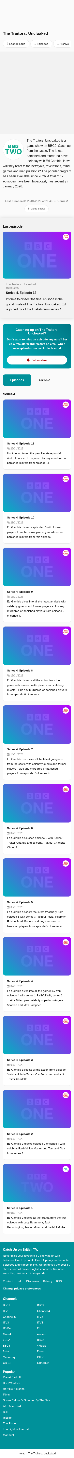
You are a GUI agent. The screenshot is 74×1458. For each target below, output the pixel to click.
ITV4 (40, 1322)
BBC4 (6, 1345)
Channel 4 (43, 1311)
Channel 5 (9, 1316)
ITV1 (6, 1311)
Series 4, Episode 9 (20, 591)
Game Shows (37, 208)
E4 (38, 1328)
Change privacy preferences (22, 1288)
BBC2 (40, 1305)
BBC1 (6, 1305)
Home (22, 1453)
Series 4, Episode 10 (20, 517)
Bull (5, 1411)
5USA (6, 1339)
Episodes (17, 380)
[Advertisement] (37, 93)
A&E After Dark (12, 1406)
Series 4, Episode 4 (20, 981)
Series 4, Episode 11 (20, 443)
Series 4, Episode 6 (20, 828)
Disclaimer (32, 1281)
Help (19, 1281)
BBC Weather (11, 1383)
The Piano (9, 1423)
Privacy (47, 1281)
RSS (59, 1281)
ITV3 (6, 1322)
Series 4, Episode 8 (20, 670)
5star (6, 1351)
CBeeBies (43, 1362)
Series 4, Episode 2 (20, 1133)
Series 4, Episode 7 (20, 749)
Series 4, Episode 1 (20, 1207)
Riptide (7, 1417)
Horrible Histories (13, 1388)
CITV (40, 1357)
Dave (40, 1351)
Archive (44, 380)
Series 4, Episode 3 (20, 1059)
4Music (41, 1345)
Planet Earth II (12, 1377)
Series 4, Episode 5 (20, 902)
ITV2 (40, 1316)
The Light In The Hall (16, 1429)
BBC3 (40, 1339)
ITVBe (7, 1328)
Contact (8, 1281)
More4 (7, 1334)
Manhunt (8, 1435)
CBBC (6, 1362)
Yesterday (9, 1357)
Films (6, 1394)
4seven (41, 1334)
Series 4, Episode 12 (21, 292)
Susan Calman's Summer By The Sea (26, 1400)
